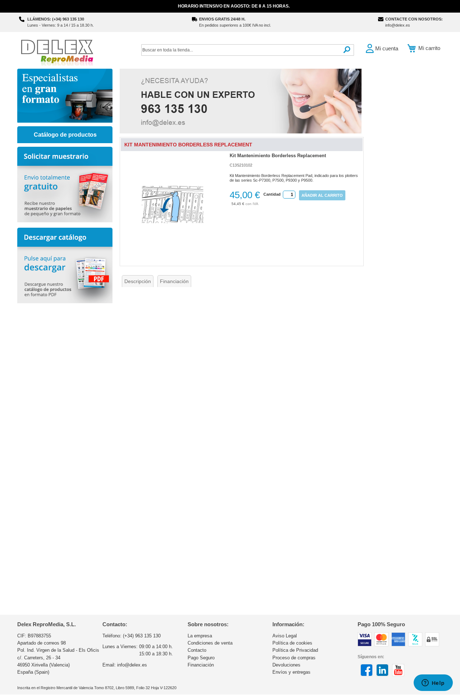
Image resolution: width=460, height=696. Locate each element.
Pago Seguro (201, 657)
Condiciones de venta (210, 643)
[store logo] (56, 52)
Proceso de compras (294, 657)
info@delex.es (397, 25)
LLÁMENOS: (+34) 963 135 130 (55, 19)
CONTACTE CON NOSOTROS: (414, 19)
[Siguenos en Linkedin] (382, 675)
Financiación (174, 281)
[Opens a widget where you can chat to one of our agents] (433, 683)
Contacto (197, 650)
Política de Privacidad (295, 650)
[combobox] (247, 50)
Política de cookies (292, 643)
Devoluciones (286, 665)
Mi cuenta (386, 48)
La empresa (200, 635)
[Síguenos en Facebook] (366, 675)
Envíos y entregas (291, 672)
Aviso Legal (284, 635)
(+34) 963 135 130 (142, 635)
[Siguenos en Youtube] (398, 675)
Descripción (137, 281)
